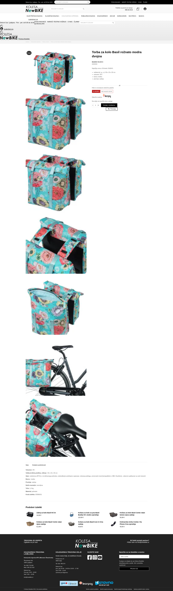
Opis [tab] (27, 465)
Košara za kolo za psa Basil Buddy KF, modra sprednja (88, 514)
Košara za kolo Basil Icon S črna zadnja (90, 523)
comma (147, 589)
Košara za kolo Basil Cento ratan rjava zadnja (49, 523)
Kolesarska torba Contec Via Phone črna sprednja (131, 523)
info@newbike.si (143, 542)
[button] (144, 3)
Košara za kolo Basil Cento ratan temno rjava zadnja (132, 514)
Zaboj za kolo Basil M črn (46, 513)
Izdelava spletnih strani (139, 589)
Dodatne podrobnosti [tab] (39, 465)
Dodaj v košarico (109, 105)
